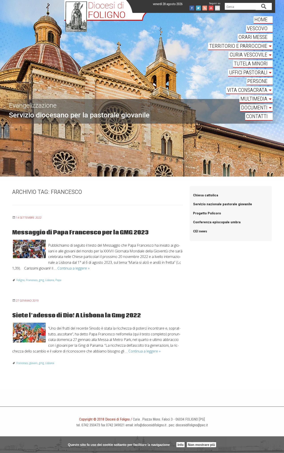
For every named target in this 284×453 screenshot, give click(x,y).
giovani (33, 363)
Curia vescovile (248, 55)
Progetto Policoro (207, 213)
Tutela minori (251, 63)
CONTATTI (257, 116)
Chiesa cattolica (205, 195)
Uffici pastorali (248, 72)
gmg (41, 280)
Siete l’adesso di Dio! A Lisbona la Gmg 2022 (76, 315)
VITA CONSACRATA (247, 90)
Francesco (31, 280)
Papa (58, 280)
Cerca (264, 6)
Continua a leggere (73, 268)
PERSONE (257, 81)
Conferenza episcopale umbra (217, 222)
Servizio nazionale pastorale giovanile (222, 204)
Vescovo (257, 28)
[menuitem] (240, 20)
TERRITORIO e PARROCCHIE (238, 46)
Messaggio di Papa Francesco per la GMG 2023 (80, 232)
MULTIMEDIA (254, 99)
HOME (261, 19)
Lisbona (49, 280)
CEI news (200, 231)
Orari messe (253, 37)
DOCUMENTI (254, 108)
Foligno (20, 280)
